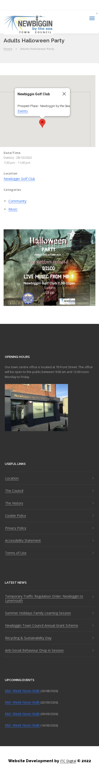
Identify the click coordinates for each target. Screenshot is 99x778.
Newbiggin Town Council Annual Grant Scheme (41, 625)
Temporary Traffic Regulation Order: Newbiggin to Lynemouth (44, 598)
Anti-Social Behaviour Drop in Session (34, 650)
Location (12, 478)
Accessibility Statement (23, 540)
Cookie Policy (15, 515)
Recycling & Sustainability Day (28, 638)
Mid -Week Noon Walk (22, 690)
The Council (14, 491)
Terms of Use (15, 553)
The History (14, 503)
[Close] (64, 94)
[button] (42, 123)
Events (23, 111)
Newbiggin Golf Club (19, 178)
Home (8, 49)
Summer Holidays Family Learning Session (38, 613)
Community (17, 201)
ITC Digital (68, 761)
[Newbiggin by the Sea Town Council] (28, 24)
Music (13, 209)
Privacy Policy (15, 528)
